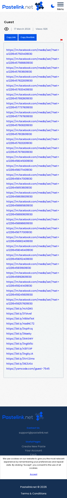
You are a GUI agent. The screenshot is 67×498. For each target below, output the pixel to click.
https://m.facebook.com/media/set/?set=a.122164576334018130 (32, 87)
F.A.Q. (33, 454)
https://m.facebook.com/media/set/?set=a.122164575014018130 (32, 52)
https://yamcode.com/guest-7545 (28, 368)
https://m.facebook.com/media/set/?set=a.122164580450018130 (32, 159)
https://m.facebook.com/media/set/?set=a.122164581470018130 (32, 177)
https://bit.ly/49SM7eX (20, 318)
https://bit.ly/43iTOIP (19, 348)
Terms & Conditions (33, 493)
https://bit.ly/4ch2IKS (19, 308)
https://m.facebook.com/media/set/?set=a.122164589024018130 (32, 239)
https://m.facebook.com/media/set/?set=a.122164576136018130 (32, 70)
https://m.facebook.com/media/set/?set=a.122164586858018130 (32, 203)
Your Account (33, 450)
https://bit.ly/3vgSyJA (19, 353)
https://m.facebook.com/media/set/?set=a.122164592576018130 (32, 301)
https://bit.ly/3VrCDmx (20, 358)
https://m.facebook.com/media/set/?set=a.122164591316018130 (32, 266)
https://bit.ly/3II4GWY (19, 338)
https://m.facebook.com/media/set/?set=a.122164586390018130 (32, 194)
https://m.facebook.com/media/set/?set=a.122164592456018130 (32, 292)
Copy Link (11, 37)
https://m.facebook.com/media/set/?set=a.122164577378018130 (32, 105)
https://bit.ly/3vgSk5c (19, 343)
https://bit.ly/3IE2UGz (19, 363)
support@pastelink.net (33, 432)
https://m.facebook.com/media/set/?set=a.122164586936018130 (32, 212)
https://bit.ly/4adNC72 (20, 323)
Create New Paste (33, 446)
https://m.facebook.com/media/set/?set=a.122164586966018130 (32, 221)
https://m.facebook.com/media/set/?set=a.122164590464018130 (32, 248)
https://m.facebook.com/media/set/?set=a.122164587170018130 (32, 230)
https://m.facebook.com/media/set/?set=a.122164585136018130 (32, 185)
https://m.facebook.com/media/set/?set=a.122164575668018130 (32, 61)
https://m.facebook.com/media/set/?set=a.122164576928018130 (32, 96)
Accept (33, 474)
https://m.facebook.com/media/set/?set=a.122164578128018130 (32, 132)
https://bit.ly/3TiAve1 (19, 313)
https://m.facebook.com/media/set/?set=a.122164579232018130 (32, 141)
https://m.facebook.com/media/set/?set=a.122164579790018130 (32, 150)
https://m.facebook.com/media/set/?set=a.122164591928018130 (32, 275)
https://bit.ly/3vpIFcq (19, 328)
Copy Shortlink (27, 37)
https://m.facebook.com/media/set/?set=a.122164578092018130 (32, 123)
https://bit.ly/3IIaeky (18, 333)
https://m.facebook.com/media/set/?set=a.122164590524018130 (32, 257)
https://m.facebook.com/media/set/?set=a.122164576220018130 (32, 78)
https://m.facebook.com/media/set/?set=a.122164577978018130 (32, 114)
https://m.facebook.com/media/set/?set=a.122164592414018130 (32, 284)
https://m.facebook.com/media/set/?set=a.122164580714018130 (32, 168)
